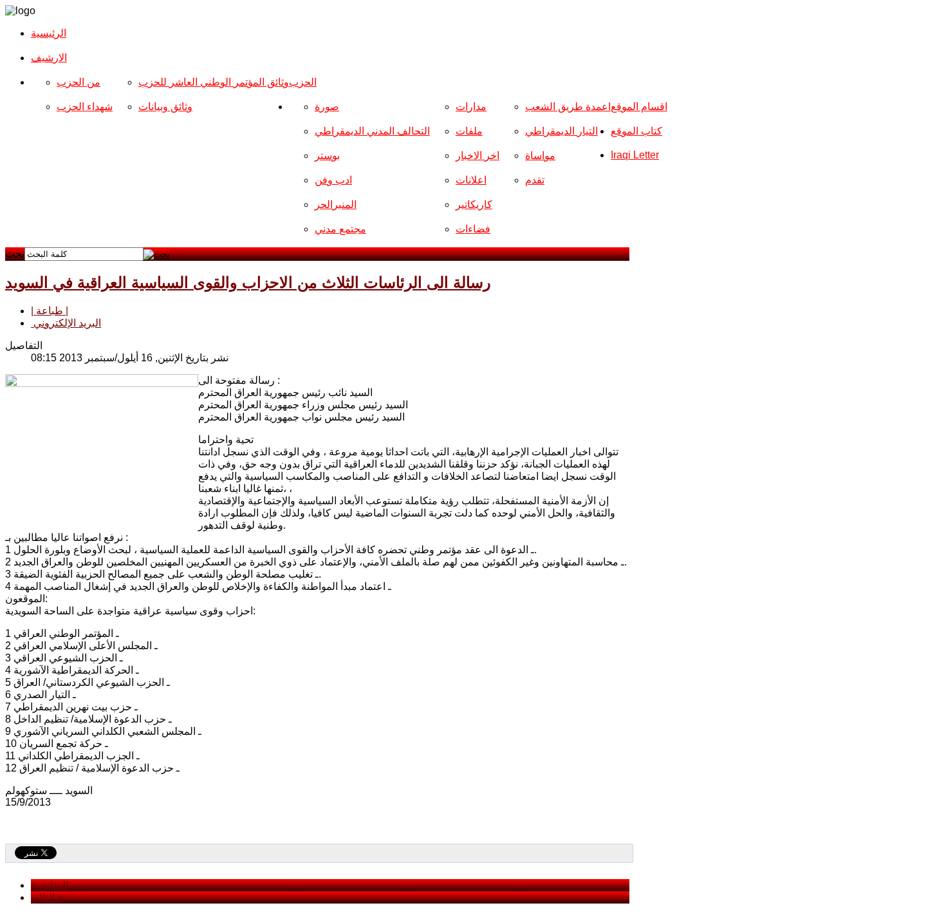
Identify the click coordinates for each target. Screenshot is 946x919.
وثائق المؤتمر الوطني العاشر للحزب (213, 82)
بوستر (327, 155)
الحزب (303, 82)
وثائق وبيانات (165, 106)
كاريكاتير (474, 204)
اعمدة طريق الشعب (568, 106)
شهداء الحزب (85, 106)
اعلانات (471, 180)
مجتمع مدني (340, 228)
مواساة (540, 155)
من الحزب (78, 82)
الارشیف (49, 57)
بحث (14, 253)
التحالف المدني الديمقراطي (372, 131)
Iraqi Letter (635, 154)
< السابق (49, 885)
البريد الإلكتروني (66, 322)
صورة (327, 106)
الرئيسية (48, 33)
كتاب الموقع (636, 131)
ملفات (469, 131)
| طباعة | (49, 310)
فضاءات (473, 228)
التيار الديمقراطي (561, 131)
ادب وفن (333, 180)
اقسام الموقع (639, 106)
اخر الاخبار (477, 155)
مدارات (471, 106)
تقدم (534, 180)
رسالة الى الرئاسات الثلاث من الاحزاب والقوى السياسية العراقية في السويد (248, 282)
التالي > (47, 897)
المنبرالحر (336, 204)
